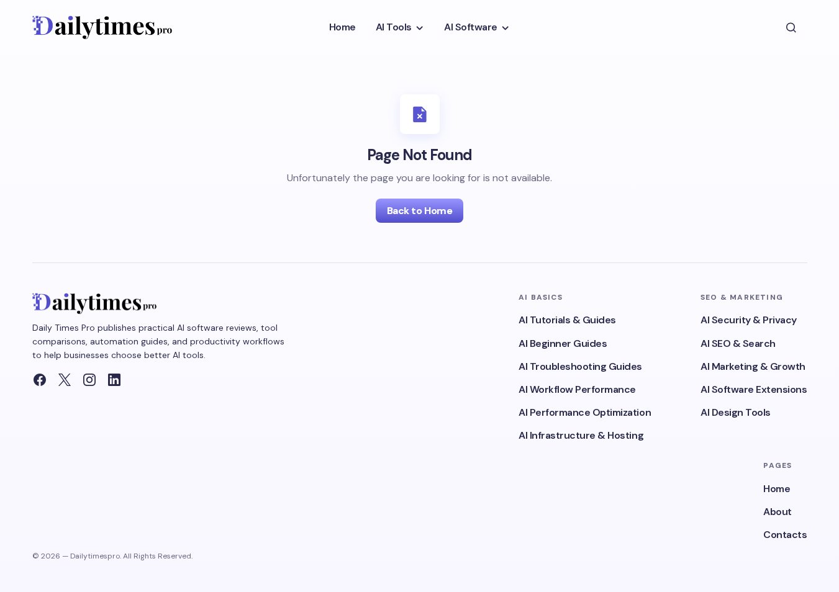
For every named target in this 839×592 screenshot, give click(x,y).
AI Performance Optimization (585, 412)
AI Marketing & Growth (753, 366)
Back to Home (419, 210)
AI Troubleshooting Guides (580, 366)
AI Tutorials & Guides (567, 319)
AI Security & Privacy (749, 319)
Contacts (785, 534)
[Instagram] (89, 379)
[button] (791, 27)
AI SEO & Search (738, 343)
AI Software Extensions (754, 389)
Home (776, 488)
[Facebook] (39, 379)
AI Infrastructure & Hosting (581, 435)
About (777, 511)
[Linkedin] (114, 379)
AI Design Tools (736, 412)
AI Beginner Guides (563, 343)
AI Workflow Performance (577, 389)
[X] (64, 379)
